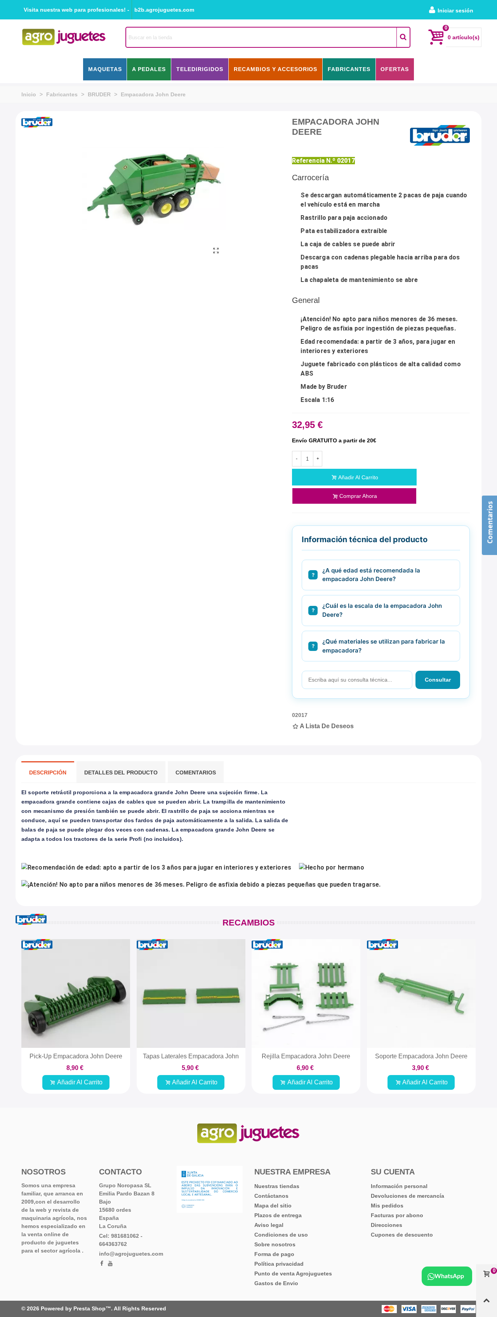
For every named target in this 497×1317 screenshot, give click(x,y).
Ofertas (395, 69)
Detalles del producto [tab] (121, 772)
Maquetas (105, 69)
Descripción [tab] (47, 772)
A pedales (149, 69)
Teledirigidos (200, 69)
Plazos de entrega (278, 1215)
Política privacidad (279, 1264)
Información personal (399, 1186)
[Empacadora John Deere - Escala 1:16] (216, 251)
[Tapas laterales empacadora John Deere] (191, 993)
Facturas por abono (397, 1215)
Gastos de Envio (276, 1283)
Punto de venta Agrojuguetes (293, 1273)
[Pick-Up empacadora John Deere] (75, 993)
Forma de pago (274, 1254)
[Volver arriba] (486, 1304)
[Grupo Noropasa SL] (64, 37)
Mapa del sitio (273, 1205)
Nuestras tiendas (276, 1186)
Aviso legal (268, 1225)
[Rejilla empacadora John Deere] (306, 993)
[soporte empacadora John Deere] (421, 993)
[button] (76, 9)
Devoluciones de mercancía (407, 1196)
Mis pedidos (387, 1205)
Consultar (438, 680)
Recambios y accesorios (276, 69)
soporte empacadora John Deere (421, 1056)
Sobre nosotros (274, 1244)
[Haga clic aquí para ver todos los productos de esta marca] (440, 135)
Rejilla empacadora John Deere (306, 1056)
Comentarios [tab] (196, 772)
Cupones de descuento (402, 1235)
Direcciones (386, 1225)
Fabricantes (349, 69)
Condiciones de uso (281, 1235)
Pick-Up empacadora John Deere (76, 1056)
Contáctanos (271, 1196)
